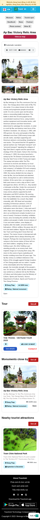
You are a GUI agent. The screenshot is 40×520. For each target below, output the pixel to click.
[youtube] (22, 495)
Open (5, 293)
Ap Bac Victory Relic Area (15, 391)
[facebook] (14, 495)
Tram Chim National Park (15, 453)
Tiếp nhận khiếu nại (20, 490)
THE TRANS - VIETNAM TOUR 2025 (17, 339)
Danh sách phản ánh (20, 486)
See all (33, 304)
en (8, 9)
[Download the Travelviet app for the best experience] (11, 505)
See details (10, 349)
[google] (26, 495)
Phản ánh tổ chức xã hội (20, 482)
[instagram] (18, 495)
